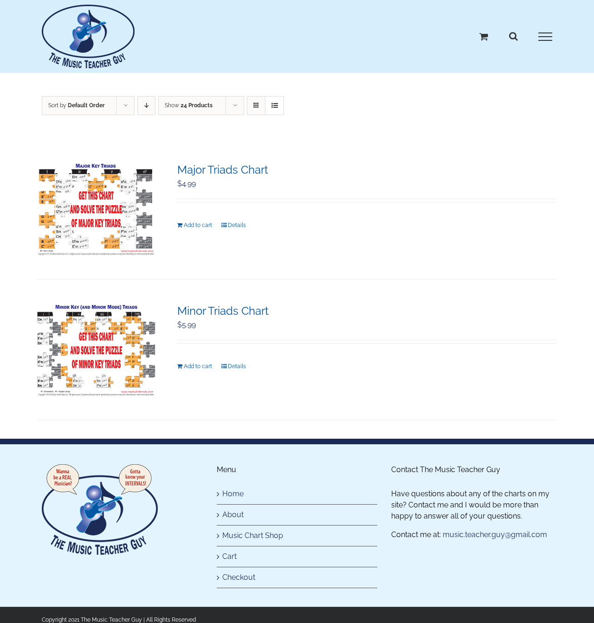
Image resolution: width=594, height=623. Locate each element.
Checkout (238, 577)
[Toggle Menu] (545, 36)
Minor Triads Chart (223, 311)
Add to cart (198, 225)
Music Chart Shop (252, 535)
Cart (229, 556)
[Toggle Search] (513, 36)
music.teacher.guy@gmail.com (495, 534)
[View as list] (274, 106)
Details (237, 225)
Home (233, 493)
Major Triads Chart (222, 169)
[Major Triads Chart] (97, 209)
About (233, 514)
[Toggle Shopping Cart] (483, 36)
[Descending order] (146, 105)
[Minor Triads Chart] (97, 349)
